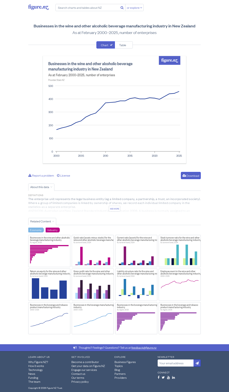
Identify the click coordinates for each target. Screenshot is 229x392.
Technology (35, 370)
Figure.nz (38, 7)
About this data (39, 187)
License (65, 175)
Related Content (40, 221)
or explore (133, 7)
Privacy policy (80, 381)
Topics (118, 366)
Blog (117, 370)
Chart (104, 45)
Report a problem (42, 175)
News (31, 374)
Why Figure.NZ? (38, 362)
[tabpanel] (114, 109)
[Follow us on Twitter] (163, 377)
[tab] (105, 44)
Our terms (77, 377)
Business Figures (125, 362)
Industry (52, 230)
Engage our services (84, 370)
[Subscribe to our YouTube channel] (168, 377)
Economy (36, 230)
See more (114, 208)
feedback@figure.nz (144, 347)
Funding (33, 377)
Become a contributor (85, 362)
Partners (120, 374)
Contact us (78, 374)
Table (122, 45)
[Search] (122, 7)
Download (192, 175)
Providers (120, 377)
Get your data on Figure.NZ (88, 366)
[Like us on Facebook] (158, 377)
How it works (36, 366)
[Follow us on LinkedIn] (173, 377)
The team (34, 381)
